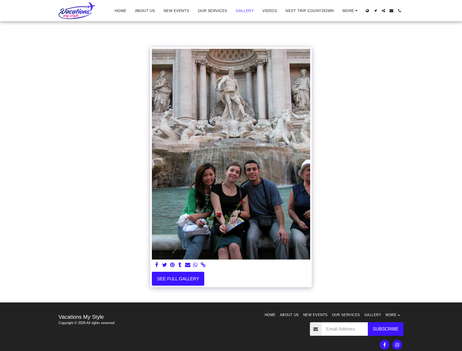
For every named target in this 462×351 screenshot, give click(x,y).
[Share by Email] (188, 265)
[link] (203, 265)
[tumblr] (180, 265)
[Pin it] (172, 265)
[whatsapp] (195, 265)
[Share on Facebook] (157, 265)
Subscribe (385, 328)
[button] (375, 11)
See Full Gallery (178, 278)
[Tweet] (164, 265)
